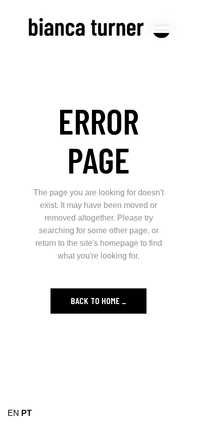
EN (13, 413)
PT (26, 413)
